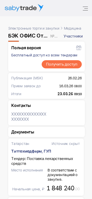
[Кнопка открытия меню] (86, 8)
